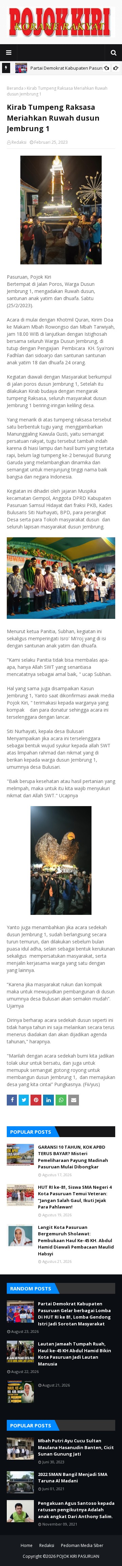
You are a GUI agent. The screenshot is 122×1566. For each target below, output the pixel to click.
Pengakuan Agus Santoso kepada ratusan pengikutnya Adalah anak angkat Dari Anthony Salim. (76, 1509)
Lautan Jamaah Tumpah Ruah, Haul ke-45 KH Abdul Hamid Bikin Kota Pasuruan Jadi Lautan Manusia (74, 1354)
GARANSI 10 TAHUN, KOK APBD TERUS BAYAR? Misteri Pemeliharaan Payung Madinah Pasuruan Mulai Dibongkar (73, 1157)
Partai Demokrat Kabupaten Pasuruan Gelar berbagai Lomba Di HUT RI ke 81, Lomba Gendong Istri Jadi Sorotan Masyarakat (74, 1314)
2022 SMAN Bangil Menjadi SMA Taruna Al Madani (72, 1477)
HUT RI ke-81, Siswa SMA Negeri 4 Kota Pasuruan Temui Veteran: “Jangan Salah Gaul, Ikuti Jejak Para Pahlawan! (74, 1197)
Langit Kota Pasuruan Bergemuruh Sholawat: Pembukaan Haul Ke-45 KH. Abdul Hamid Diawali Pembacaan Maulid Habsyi (76, 1240)
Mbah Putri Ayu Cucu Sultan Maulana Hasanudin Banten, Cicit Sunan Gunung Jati (76, 1447)
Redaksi (19, 142)
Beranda (15, 88)
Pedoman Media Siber (82, 1545)
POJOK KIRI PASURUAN (78, 1556)
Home (27, 1545)
